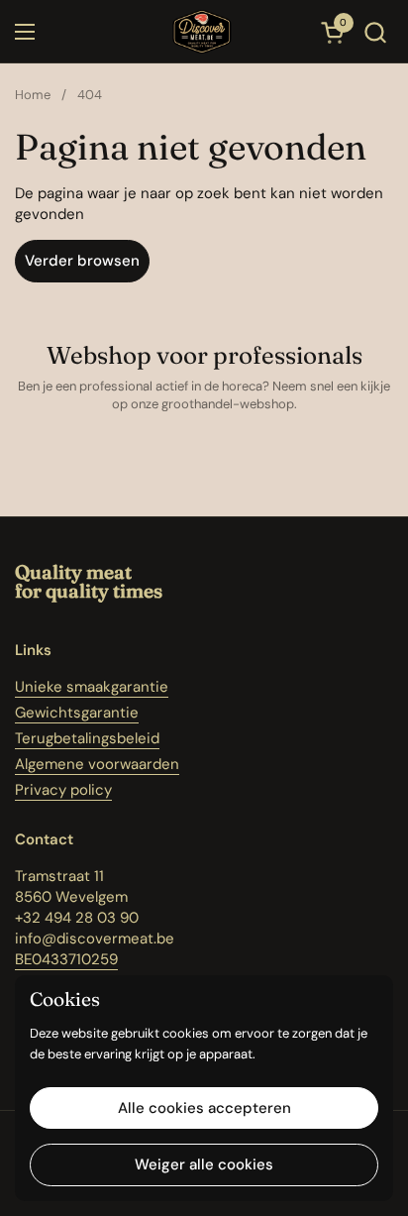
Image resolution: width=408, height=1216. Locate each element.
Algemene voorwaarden (97, 764)
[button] (374, 32)
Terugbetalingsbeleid (87, 738)
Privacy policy (63, 790)
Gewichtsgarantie (77, 712)
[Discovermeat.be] (201, 32)
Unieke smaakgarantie (91, 687)
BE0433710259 (66, 959)
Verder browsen (82, 261)
